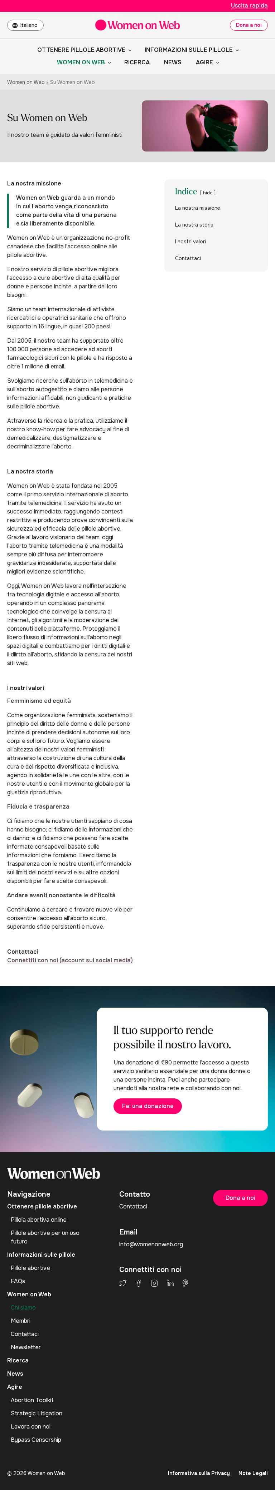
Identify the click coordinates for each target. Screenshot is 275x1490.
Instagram (154, 1283)
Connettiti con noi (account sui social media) (70, 960)
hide (208, 193)
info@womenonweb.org (151, 1244)
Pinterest (185, 1283)
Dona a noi (249, 25)
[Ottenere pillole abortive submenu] (128, 50)
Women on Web (26, 82)
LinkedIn (170, 1283)
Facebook (138, 1283)
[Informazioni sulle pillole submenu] (236, 50)
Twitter (122, 1283)
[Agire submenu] (216, 62)
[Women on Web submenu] (108, 62)
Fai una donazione (147, 1106)
